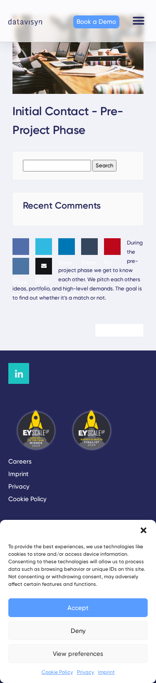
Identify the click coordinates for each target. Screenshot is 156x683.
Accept (78, 608)
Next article (116, 330)
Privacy (85, 672)
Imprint (106, 672)
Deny (78, 631)
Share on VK (19, 290)
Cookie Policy (57, 672)
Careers (20, 461)
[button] (143, 530)
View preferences (78, 654)
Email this (42, 290)
